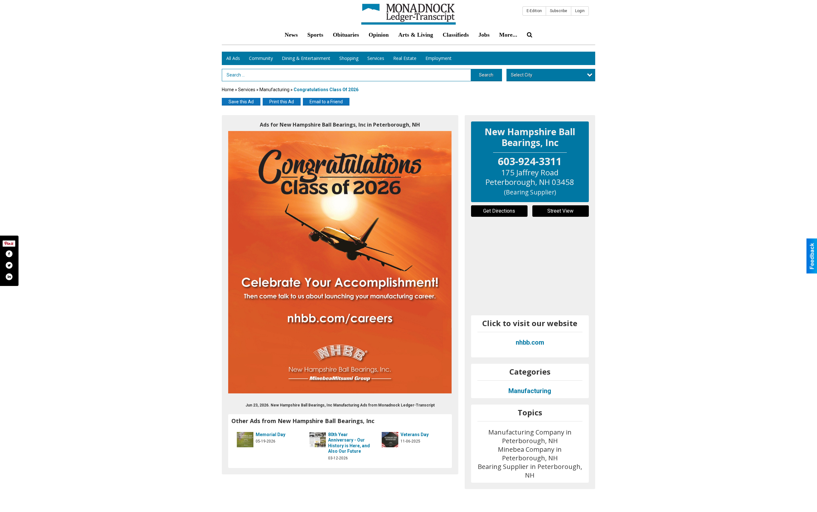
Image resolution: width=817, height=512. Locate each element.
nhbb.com (530, 342)
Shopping (348, 58)
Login (580, 11)
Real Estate (404, 58)
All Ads (233, 58)
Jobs (484, 35)
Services (375, 58)
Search (486, 74)
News (291, 35)
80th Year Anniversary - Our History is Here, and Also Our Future (349, 443)
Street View (560, 211)
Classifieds (456, 35)
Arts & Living (415, 35)
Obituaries (346, 35)
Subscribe (558, 11)
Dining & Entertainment (306, 58)
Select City (521, 74)
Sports (315, 35)
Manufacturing (274, 89)
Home (228, 89)
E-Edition (534, 11)
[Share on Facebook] (9, 253)
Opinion (379, 35)
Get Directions (499, 211)
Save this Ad (241, 101)
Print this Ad (281, 101)
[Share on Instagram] (9, 276)
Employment (438, 58)
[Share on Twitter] (9, 265)
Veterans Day (415, 434)
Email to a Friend (326, 101)
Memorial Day (270, 434)
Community (261, 58)
